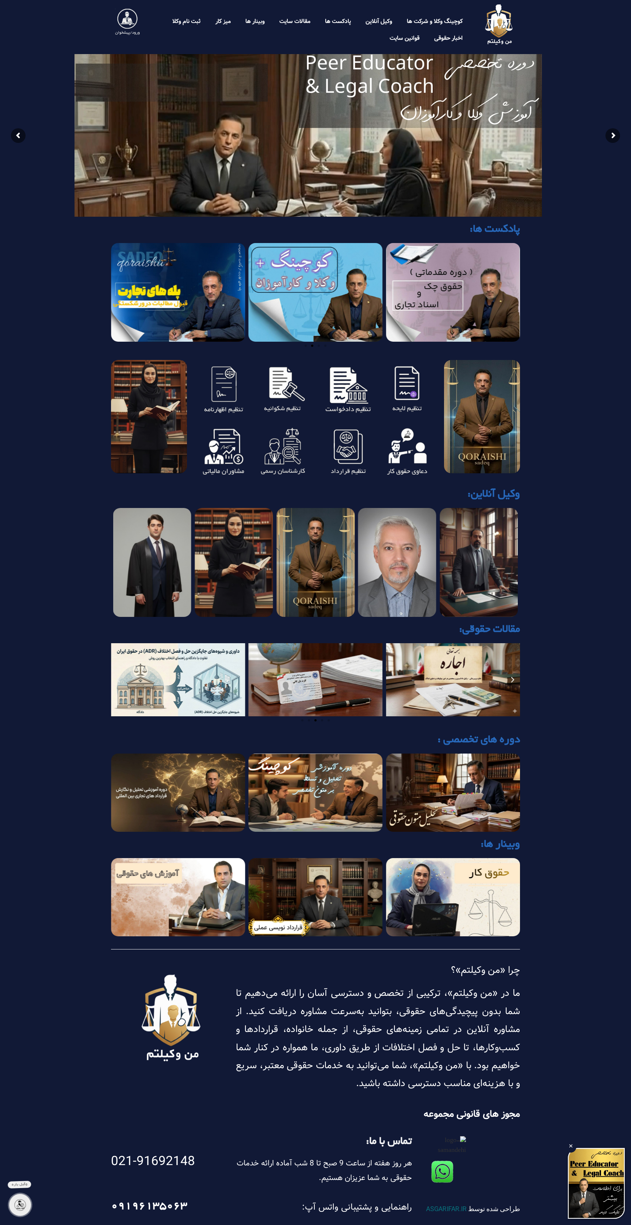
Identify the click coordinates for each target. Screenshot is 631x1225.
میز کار (223, 21)
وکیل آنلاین (379, 21)
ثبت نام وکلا (186, 21)
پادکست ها (338, 21)
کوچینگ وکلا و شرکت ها (435, 21)
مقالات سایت (294, 21)
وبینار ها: (500, 845)
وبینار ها (255, 21)
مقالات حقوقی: (489, 630)
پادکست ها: (495, 230)
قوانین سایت (405, 38)
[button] (325, 346)
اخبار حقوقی (448, 38)
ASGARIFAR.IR (446, 1209)
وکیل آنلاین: (493, 495)
